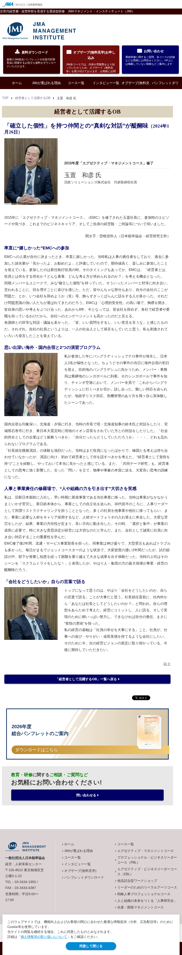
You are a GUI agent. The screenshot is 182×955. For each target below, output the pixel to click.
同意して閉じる (91, 946)
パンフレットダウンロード (165, 89)
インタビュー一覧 (106, 83)
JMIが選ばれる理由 (46, 83)
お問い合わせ (150, 57)
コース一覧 (76, 83)
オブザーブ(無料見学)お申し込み (91, 62)
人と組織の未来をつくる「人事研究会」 (147, 901)
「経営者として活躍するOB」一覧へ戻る (86, 679)
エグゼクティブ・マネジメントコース (145, 851)
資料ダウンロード (31, 59)
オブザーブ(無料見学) (135, 89)
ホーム (17, 83)
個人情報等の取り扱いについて (44, 937)
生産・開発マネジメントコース (140, 907)
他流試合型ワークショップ (137, 881)
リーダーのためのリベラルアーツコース (147, 887)
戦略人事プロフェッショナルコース (143, 894)
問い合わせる (86, 795)
